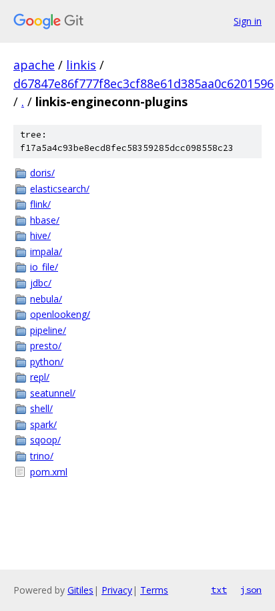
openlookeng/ (60, 314)
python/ (46, 361)
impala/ (46, 251)
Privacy (116, 590)
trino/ (41, 455)
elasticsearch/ (59, 188)
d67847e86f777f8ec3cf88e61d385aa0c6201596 (143, 83)
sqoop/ (45, 439)
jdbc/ (40, 282)
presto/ (45, 345)
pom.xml (48, 471)
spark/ (43, 424)
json (251, 590)
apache (34, 65)
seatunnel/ (52, 393)
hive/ (40, 235)
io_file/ (44, 266)
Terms (154, 590)
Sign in (248, 21)
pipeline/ (48, 330)
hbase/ (44, 220)
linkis (81, 65)
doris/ (42, 172)
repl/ (39, 377)
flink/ (40, 204)
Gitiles (80, 590)
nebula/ (46, 298)
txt (219, 590)
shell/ (41, 408)
